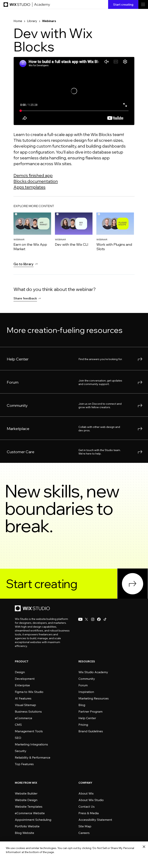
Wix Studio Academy (93, 672)
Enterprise (22, 685)
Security (20, 751)
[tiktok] (105, 619)
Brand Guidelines (90, 731)
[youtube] (80, 619)
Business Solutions (28, 711)
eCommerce (23, 718)
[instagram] (92, 619)
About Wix (86, 793)
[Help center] (74, 358)
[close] (144, 846)
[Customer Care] (74, 381)
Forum (83, 685)
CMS (18, 725)
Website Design (26, 800)
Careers (84, 833)
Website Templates (28, 806)
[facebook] (99, 619)
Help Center (87, 718)
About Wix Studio (91, 800)
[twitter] (86, 619)
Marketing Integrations (31, 744)
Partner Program (90, 711)
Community (86, 679)
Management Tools (29, 731)
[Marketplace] (74, 428)
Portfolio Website (27, 826)
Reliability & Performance (32, 757)
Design (20, 672)
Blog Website (24, 833)
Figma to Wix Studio (29, 692)
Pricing (83, 725)
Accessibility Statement (95, 820)
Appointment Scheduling (33, 820)
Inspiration (86, 692)
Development (25, 679)
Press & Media (88, 813)
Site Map (84, 826)
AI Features (23, 698)
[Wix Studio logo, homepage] (33, 608)
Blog (81, 705)
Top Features (24, 764)
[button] (27, 298)
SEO (18, 738)
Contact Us (86, 806)
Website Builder (26, 793)
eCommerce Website (30, 813)
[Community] (74, 404)
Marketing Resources (93, 698)
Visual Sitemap (25, 705)
